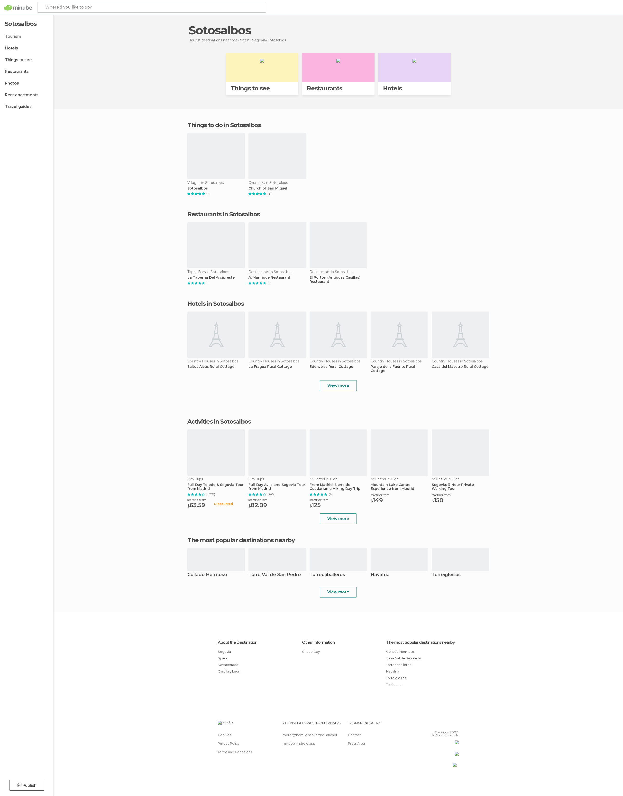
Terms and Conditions (235, 752)
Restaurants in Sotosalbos (223, 214)
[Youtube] (455, 724)
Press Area (356, 743)
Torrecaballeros (327, 575)
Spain (222, 658)
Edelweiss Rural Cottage (331, 367)
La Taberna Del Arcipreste (211, 277)
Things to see (18, 59)
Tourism (13, 36)
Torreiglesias (446, 575)
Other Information (318, 642)
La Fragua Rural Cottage (270, 367)
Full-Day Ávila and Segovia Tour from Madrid (276, 487)
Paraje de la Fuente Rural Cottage (393, 369)
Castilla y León (229, 671)
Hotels (11, 48)
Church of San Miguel (267, 188)
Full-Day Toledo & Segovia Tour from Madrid (215, 487)
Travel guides (18, 106)
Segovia (224, 652)
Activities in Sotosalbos (219, 422)
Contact (354, 735)
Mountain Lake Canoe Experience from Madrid (392, 487)
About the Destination (237, 642)
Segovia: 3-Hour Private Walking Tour (453, 487)
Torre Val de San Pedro (274, 575)
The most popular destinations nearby (240, 540)
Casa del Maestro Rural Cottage (460, 367)
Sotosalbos (197, 188)
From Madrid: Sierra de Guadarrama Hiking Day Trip (335, 487)
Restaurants (17, 71)
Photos (12, 83)
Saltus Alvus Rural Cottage (210, 367)
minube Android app (299, 743)
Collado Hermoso (207, 575)
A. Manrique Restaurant (269, 277)
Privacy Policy (228, 743)
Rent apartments (21, 95)
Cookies (224, 735)
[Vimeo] (447, 724)
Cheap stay (311, 652)
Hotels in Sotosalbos (215, 303)
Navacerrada (228, 665)
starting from (196, 500)
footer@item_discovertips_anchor (310, 735)
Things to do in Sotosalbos (224, 125)
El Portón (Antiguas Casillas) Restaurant (335, 279)
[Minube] (18, 7)
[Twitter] (439, 724)
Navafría (380, 575)
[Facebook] (431, 724)
